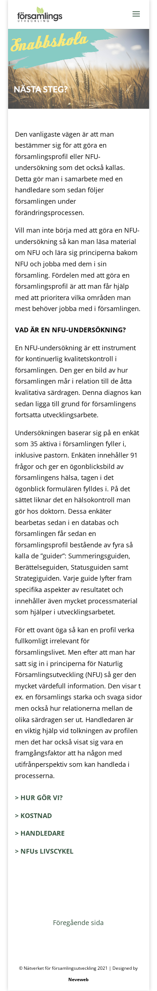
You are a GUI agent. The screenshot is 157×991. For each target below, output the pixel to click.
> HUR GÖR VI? (39, 797)
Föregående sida (78, 922)
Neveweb (78, 979)
